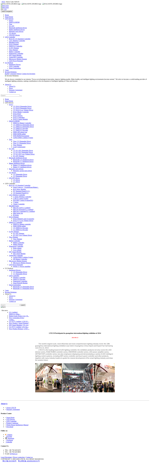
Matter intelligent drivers (17, 29)
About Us (8, 84)
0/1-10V (11, 26)
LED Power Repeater (16, 61)
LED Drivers (9, 18)
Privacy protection (19, 457)
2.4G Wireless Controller (17, 41)
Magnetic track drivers (16, 31)
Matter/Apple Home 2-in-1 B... (19, 316)
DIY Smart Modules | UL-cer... (19, 325)
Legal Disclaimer (6, 457)
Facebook (9, 440)
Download (9, 427)
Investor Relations (11, 72)
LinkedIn (8, 442)
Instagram (10, 438)
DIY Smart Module (15, 55)
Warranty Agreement (15, 90)
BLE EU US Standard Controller (19, 39)
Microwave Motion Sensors (18, 59)
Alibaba (9, 435)
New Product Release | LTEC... (19, 329)
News (11, 88)
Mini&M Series (14, 42)
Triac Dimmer (13, 50)
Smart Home (9, 17)
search (23, 305)
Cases (7, 70)
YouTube (8, 436)
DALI (11, 20)
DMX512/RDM (14, 22)
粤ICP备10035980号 (9, 461)
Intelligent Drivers (15, 64)
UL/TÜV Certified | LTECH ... (19, 321)
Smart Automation (15, 68)
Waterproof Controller (16, 53)
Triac (10, 24)
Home (7, 15)
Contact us (12, 92)
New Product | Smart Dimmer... (19, 323)
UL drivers (12, 33)
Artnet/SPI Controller (16, 57)
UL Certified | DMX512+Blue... (15, 313)
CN (5, 9)
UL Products (9, 63)
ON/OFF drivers (14, 35)
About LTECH (11, 408)
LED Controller (10, 37)
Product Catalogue (12, 423)
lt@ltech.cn (13, 454)
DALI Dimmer (14, 44)
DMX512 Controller (15, 46)
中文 (3, 2)
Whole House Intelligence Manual (17, 425)
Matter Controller (14, 52)
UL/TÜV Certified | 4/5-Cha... (19, 327)
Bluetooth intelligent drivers (18, 28)
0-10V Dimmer (14, 48)
